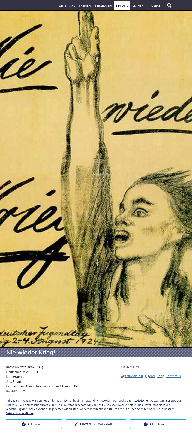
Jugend (150, 376)
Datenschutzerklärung (20, 413)
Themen (85, 5)
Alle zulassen (158, 424)
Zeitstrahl (67, 5)
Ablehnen (34, 424)
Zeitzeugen (103, 5)
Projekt (154, 5)
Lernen (138, 5)
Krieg (160, 376)
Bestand (122, 5)
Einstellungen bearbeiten (96, 423)
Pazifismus (173, 376)
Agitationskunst (132, 376)
